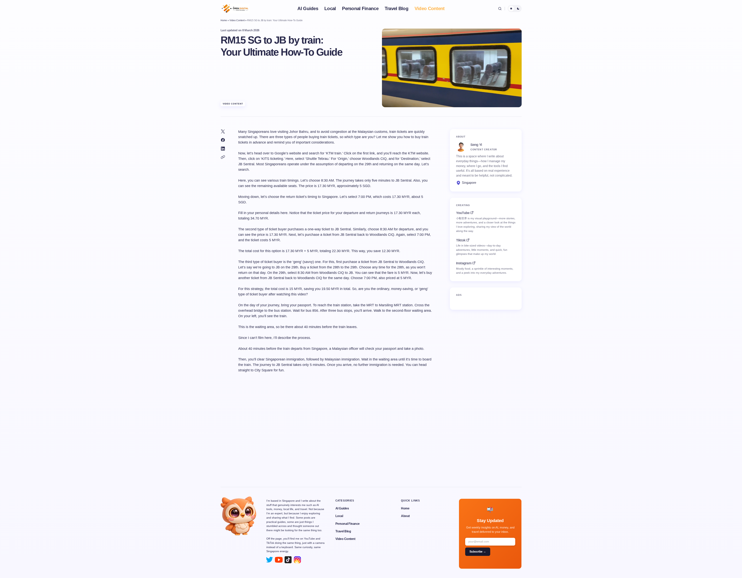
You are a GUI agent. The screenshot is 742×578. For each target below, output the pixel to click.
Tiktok (461, 240)
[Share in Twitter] (223, 131)
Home (224, 20)
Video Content (237, 20)
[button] (500, 8)
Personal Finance (347, 523)
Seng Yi (476, 145)
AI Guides (342, 508)
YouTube (463, 213)
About (405, 516)
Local (339, 516)
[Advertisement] (371, 436)
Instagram (464, 263)
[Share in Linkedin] (223, 148)
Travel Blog (343, 531)
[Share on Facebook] (223, 140)
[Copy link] (223, 157)
